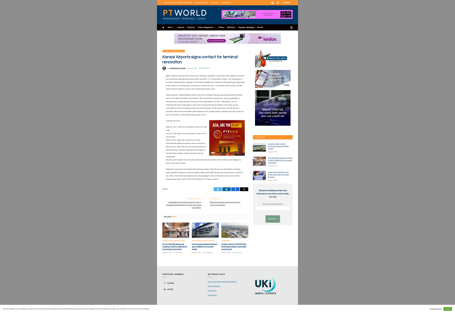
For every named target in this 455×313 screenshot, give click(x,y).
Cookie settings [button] (436, 309)
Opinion (180, 27)
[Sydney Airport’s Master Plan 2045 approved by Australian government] (234, 230)
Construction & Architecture (173, 51)
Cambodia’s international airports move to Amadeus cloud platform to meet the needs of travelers (183, 205)
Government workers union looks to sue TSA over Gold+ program (278, 174)
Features (191, 27)
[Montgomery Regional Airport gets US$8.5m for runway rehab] (205, 230)
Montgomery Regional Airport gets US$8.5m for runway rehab (204, 246)
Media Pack (226, 3)
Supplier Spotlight (246, 27)
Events (260, 27)
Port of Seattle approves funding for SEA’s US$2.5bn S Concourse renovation (174, 246)
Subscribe (287, 2)
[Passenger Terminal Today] (186, 15)
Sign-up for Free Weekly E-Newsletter (178, 3)
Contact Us (215, 3)
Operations (225, 240)
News (170, 27)
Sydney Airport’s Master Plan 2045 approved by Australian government (233, 246)
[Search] (291, 27)
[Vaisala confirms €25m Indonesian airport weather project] (259, 147)
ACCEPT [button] (448, 309)
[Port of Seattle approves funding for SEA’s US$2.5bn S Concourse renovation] (175, 230)
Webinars (231, 27)
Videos (221, 27)
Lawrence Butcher (177, 68)
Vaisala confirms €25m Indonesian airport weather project (278, 146)
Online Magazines (205, 27)
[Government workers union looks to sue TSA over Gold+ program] (259, 175)
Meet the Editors (201, 3)
